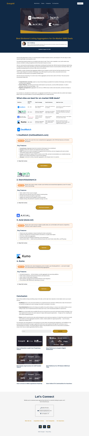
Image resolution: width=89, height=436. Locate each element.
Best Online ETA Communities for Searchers (59, 383)
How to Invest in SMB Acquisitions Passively (29, 383)
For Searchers (55, 3)
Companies (48, 3)
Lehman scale (30, 117)
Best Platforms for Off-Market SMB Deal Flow (58, 366)
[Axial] (24, 215)
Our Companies (50, 420)
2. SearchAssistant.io (26, 180)
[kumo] (24, 256)
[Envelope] (48, 426)
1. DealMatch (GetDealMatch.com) (32, 135)
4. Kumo (21, 261)
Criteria (42, 3)
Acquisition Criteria (39, 420)
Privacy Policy (48, 431)
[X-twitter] (44, 426)
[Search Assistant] (24, 174)
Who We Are (37, 3)
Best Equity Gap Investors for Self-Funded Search (29, 366)
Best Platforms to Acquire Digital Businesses (56, 348)
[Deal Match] (25, 129)
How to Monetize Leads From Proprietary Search (29, 348)
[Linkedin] (40, 426)
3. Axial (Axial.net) (25, 220)
